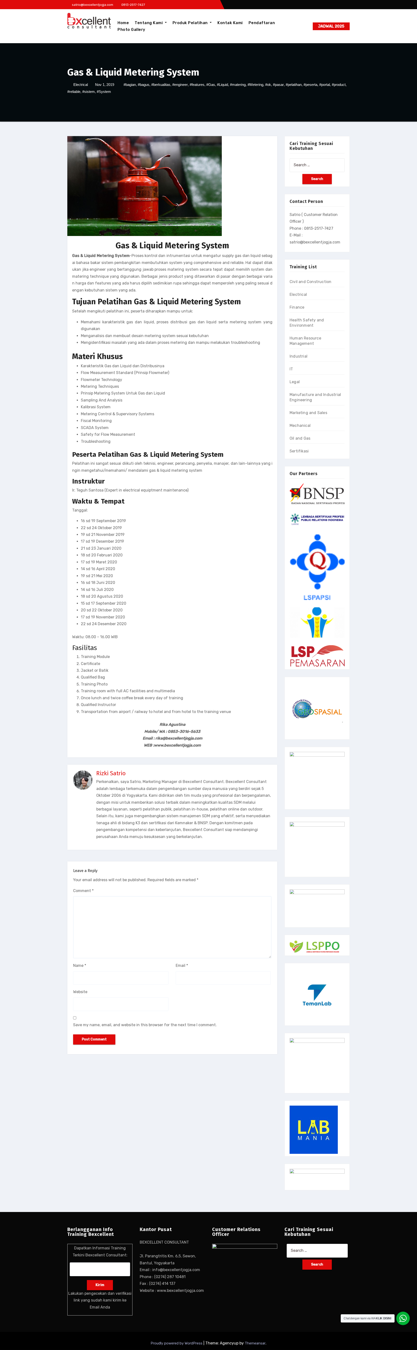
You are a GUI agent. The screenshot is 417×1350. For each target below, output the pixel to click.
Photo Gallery (131, 29)
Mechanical (300, 425)
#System (104, 92)
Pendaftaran (262, 23)
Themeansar (255, 1343)
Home (123, 23)
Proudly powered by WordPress (177, 1343)
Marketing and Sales (308, 412)
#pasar (278, 85)
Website (80, 992)
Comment (83, 890)
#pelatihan (294, 85)
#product (339, 85)
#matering (238, 85)
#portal (324, 85)
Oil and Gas (300, 438)
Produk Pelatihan (191, 23)
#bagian (130, 85)
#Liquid (222, 85)
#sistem (88, 92)
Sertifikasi (299, 451)
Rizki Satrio (111, 773)
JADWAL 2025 (331, 26)
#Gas (210, 85)
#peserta (310, 85)
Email (182, 965)
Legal (295, 382)
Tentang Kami (149, 23)
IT (291, 369)
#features (197, 85)
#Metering (255, 85)
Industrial (298, 356)
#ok (268, 85)
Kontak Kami (230, 23)
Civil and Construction (310, 281)
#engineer (180, 85)
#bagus (143, 85)
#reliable (73, 92)
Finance (297, 307)
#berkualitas (160, 85)
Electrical (80, 85)
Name (79, 965)
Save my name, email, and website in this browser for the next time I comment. (145, 1025)
